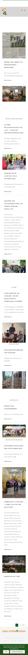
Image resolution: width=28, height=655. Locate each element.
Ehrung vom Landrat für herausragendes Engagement (13, 64)
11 (20, 341)
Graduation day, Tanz (12, 576)
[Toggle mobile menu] (25, 10)
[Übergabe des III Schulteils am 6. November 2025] (14, 162)
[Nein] (26, 649)
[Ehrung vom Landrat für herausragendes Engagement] (14, 45)
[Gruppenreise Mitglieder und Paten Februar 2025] (14, 431)
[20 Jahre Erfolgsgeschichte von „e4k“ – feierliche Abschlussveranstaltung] (14, 94)
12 (22, 341)
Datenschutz (21, 640)
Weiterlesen (7, 80)
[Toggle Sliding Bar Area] (1, 1)
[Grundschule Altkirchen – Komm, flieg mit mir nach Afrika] (14, 482)
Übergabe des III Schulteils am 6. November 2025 (10, 175)
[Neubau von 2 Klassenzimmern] (14, 380)
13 (24, 341)
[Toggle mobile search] (22, 10)
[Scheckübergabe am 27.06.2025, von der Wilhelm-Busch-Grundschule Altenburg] (14, 274)
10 (21, 118)
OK (6, 651)
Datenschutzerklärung (17, 651)
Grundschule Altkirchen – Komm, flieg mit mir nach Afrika (13, 504)
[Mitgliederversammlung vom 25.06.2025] (14, 333)
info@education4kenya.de (19, 1)
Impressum (13, 640)
